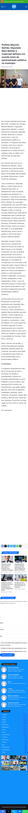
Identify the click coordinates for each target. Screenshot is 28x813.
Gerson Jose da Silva (13, 667)
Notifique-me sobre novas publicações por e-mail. (13, 651)
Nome (2, 622)
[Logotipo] (14, 6)
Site (1, 636)
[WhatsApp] (17, 546)
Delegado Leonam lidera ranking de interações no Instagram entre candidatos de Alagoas (7, 567)
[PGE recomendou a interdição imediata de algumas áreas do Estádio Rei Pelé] (5, 768)
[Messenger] (14, 546)
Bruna (9, 681)
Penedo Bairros (6, 747)
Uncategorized (5, 749)
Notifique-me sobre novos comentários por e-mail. (14, 648)
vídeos (3, 752)
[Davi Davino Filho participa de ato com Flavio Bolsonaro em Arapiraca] (21, 577)
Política (4, 722)
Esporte (4, 729)
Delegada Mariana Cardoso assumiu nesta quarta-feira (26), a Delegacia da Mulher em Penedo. (20, 567)
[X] (5, 546)
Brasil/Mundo (5, 727)
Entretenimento (6, 734)
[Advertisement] (14, 25)
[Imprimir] (20, 546)
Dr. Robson (5, 737)
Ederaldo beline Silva (13, 702)
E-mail (2, 629)
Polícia (3, 732)
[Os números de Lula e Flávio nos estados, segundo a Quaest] (14, 763)
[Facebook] (2, 546)
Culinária (4, 742)
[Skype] (11, 546)
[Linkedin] (8, 546)
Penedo (4, 717)
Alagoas (4, 719)
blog (3, 744)
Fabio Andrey (5, 739)
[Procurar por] (26, 7)
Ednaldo (10, 688)
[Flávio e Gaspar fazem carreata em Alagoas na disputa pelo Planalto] (23, 763)
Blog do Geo (5, 724)
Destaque (4, 714)
